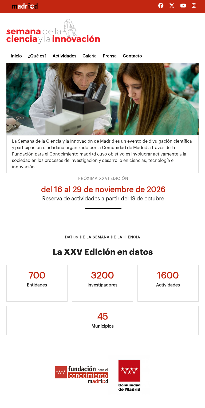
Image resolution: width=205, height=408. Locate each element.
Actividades (64, 56)
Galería (89, 56)
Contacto (132, 56)
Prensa (110, 56)
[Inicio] (24, 5)
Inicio (16, 56)
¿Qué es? (37, 56)
